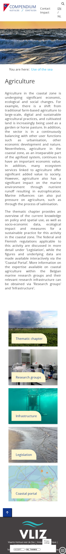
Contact (45, 8)
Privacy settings (47, 542)
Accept (17, 550)
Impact (44, 12)
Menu (62, 550)
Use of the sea (42, 69)
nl (59, 16)
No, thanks (31, 550)
